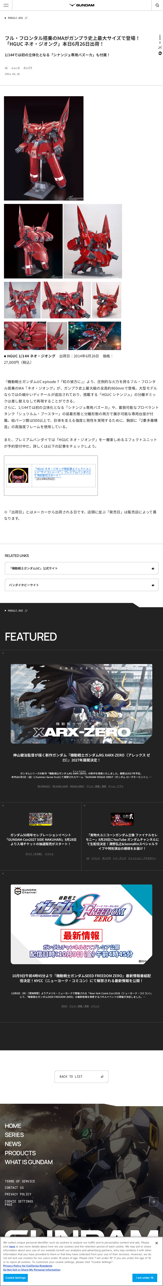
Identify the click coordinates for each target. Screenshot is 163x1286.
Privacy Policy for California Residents (27, 1265)
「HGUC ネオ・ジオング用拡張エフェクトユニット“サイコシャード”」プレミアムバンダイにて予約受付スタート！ (62, 472)
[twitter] (160, 47)
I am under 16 (144, 1277)
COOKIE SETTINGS (23, 1203)
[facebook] (159, 53)
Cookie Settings (16, 1277)
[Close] (156, 1243)
